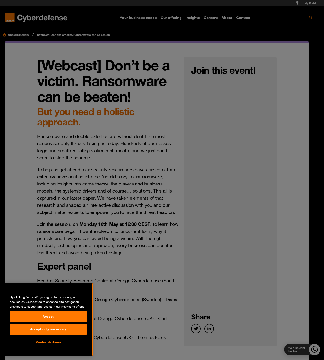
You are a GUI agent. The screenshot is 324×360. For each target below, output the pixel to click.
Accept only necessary (48, 329)
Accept (48, 316)
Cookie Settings (48, 342)
